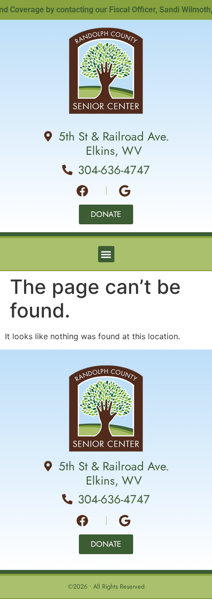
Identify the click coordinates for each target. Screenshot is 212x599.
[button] (106, 254)
